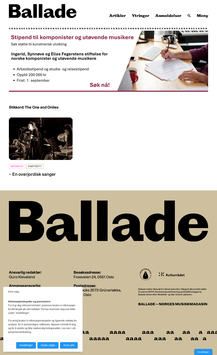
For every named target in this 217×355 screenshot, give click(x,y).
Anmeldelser (168, 16)
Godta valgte (48, 345)
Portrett (35, 166)
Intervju (17, 166)
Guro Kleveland (22, 277)
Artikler (117, 16)
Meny (202, 16)
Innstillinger (203, 352)
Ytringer (140, 16)
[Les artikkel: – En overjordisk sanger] (41, 147)
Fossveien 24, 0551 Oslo (94, 277)
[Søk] (189, 15)
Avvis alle (68, 345)
